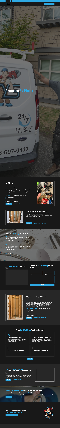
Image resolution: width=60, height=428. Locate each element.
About (19, 3)
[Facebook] (6, 1)
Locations (32, 3)
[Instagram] (8, 1)
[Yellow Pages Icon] (11, 1)
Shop (27, 3)
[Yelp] (9, 1)
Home (15, 3)
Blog (36, 3)
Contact (40, 3)
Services (23, 3)
